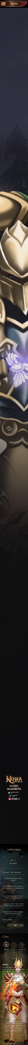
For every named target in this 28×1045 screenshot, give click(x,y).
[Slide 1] (11, 860)
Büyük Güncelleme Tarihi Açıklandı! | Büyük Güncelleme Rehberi (13, 912)
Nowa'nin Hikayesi (7, 919)
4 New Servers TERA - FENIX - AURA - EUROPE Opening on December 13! (13, 905)
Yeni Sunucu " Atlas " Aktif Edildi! (11, 872)
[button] (2, 426)
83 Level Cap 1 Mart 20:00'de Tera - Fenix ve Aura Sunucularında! (13, 897)
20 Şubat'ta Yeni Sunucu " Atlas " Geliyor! (13, 879)
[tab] (6, 946)
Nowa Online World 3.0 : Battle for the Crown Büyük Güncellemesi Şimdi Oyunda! (13, 888)
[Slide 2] (14, 860)
